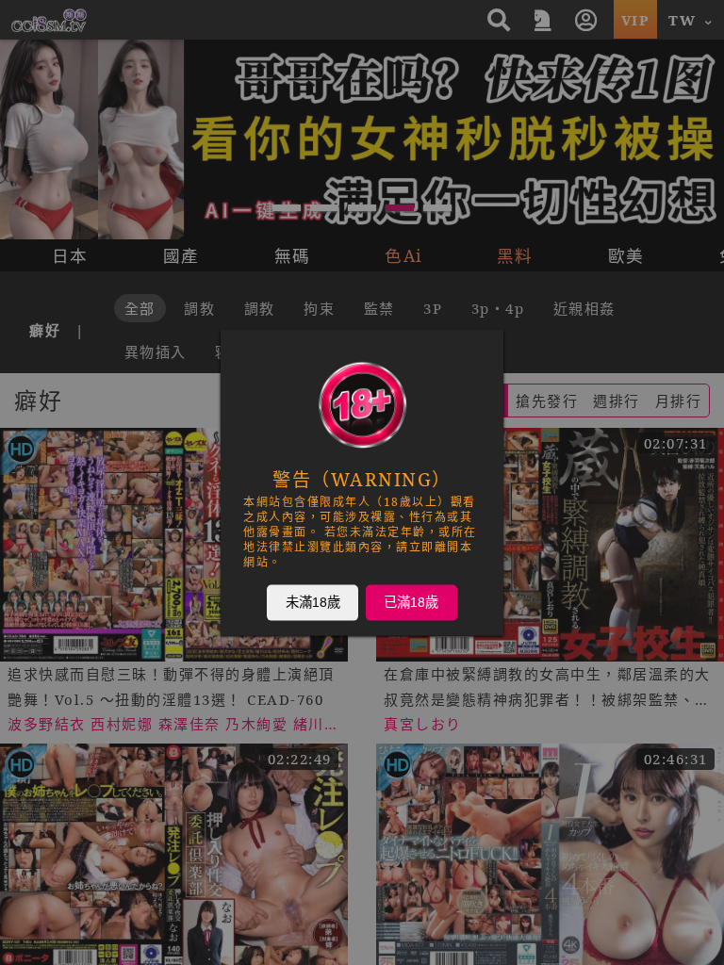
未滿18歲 (313, 602)
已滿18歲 (411, 602)
